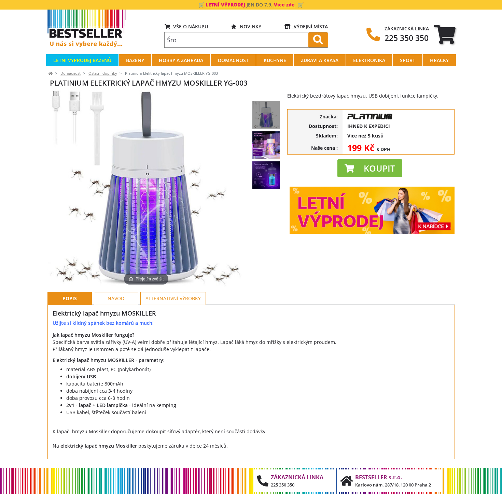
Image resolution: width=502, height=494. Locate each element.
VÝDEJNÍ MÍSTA (310, 26)
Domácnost (70, 73)
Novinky (249, 26)
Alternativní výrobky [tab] (173, 298)
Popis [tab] (69, 298)
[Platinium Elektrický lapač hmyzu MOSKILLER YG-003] (266, 115)
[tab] (445, 34)
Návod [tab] (116, 298)
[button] (369, 168)
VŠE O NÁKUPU (190, 26)
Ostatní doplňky (102, 73)
